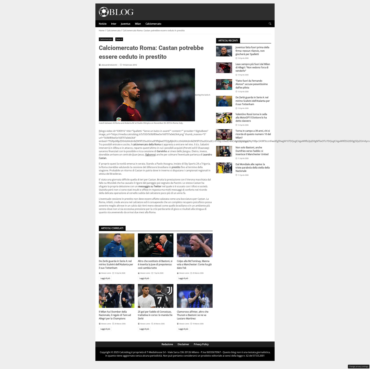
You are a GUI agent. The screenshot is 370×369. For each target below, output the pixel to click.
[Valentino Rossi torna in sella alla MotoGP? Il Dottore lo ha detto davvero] (224, 117)
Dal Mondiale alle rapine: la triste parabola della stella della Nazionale (253, 167)
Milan (138, 23)
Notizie (103, 23)
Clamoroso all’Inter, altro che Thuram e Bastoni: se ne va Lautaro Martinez (192, 315)
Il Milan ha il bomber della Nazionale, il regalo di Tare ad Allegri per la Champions (115, 315)
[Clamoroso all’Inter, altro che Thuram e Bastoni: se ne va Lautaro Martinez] (194, 296)
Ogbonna (150, 154)
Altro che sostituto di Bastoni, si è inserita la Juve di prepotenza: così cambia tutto (155, 264)
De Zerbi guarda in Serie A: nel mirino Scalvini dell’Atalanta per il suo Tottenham (116, 264)
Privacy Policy (201, 344)
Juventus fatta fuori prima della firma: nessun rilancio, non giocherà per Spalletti (252, 51)
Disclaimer (183, 344)
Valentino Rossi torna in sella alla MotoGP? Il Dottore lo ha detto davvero (251, 117)
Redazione (167, 344)
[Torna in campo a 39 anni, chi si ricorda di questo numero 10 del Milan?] (224, 134)
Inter (113, 23)
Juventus (125, 23)
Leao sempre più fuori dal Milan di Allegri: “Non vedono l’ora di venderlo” (253, 67)
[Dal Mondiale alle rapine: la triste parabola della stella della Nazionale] (224, 168)
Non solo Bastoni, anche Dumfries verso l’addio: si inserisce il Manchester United (252, 151)
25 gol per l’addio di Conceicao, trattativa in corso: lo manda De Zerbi (155, 315)
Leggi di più (105, 278)
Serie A (119, 39)
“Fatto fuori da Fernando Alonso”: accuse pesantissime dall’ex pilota (252, 84)
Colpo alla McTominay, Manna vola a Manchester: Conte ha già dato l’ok (194, 264)
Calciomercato (153, 23)
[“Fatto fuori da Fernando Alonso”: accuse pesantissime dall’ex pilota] (224, 84)
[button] (270, 23)
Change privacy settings (358, 366)
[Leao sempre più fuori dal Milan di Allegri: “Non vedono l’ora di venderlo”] (224, 67)
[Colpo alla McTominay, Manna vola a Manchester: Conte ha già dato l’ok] (194, 245)
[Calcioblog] (116, 11)
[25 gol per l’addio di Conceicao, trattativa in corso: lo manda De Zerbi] (155, 296)
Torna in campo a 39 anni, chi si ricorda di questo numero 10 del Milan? (253, 134)
